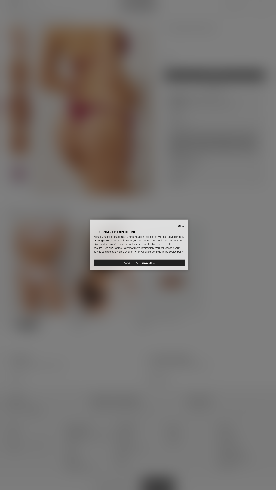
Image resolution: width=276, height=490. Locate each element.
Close (181, 226)
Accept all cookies (139, 262)
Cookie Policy (121, 248)
